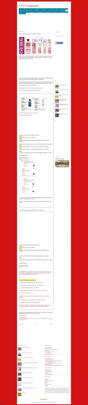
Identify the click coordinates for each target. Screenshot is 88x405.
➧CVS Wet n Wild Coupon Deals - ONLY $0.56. (29, 287)
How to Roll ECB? (61, 10)
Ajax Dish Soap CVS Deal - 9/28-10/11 (27, 357)
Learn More (64, 391)
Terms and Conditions (48, 384)
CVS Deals (30, 318)
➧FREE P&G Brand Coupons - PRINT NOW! (29, 113)
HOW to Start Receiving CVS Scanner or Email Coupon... (53, 360)
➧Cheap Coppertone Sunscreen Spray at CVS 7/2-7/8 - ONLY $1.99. (33, 290)
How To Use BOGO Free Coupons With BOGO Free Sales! (53, 365)
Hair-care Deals (46, 318)
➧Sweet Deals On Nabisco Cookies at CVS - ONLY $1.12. (31, 282)
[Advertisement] (44, 23)
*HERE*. (37, 313)
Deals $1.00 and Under (40, 318)
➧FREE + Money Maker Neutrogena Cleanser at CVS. (30, 90)
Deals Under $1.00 (36, 10)
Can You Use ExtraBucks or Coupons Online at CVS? (63, 100)
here (69, 392)
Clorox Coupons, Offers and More (27, 372)
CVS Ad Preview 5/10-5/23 (63, 85)
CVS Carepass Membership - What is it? (28, 377)
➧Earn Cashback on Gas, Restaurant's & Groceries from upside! (32, 299)
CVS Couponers (29, 5)
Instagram (39, 197)
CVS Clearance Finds (29, 10)
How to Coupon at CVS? (48, 347)
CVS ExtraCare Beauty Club (49, 351)
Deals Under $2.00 (43, 10)
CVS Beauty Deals (22, 13)
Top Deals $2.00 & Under (22, 319)
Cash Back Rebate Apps (48, 374)
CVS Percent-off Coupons (48, 364)
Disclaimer (46, 379)
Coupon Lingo (47, 350)
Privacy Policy (47, 378)
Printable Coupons (47, 369)
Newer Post (21, 324)
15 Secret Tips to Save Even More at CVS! (51, 349)
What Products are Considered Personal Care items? (63, 104)
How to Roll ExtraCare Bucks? (49, 359)
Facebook (34, 197)
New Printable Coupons (48, 358)
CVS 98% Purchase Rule (48, 348)
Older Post (51, 324)
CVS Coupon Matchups (24, 318)
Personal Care (51, 318)
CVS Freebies (34, 318)
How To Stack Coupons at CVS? (52, 10)
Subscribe (46, 385)
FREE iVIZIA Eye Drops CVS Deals (27, 382)
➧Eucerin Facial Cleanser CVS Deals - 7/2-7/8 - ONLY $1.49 (31, 285)
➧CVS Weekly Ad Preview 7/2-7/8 (26, 292)
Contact (46, 383)
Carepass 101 (22, 10)
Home (36, 324)
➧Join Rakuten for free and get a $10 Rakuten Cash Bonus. (31, 88)
